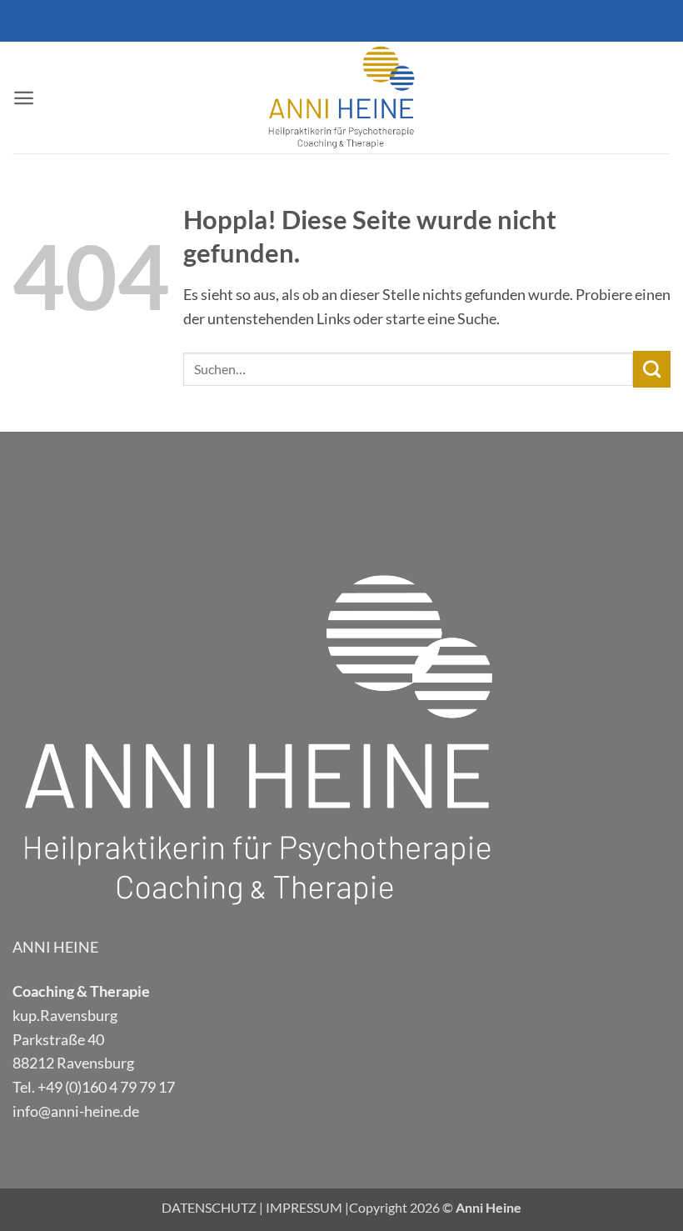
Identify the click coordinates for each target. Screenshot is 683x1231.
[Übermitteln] (652, 369)
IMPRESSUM (304, 1207)
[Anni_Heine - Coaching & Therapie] (341, 97)
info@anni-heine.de (75, 1111)
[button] (23, 98)
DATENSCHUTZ (209, 1207)
